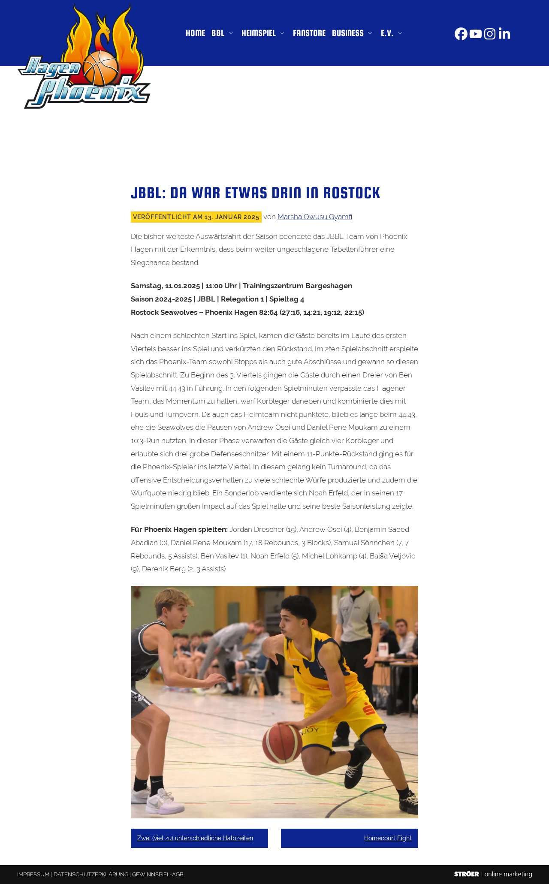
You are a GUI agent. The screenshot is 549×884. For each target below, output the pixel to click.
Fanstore (309, 33)
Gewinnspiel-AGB (158, 874)
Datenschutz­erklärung (91, 874)
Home (195, 33)
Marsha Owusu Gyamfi (315, 216)
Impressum (33, 874)
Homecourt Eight (388, 838)
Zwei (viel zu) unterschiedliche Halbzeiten (195, 838)
